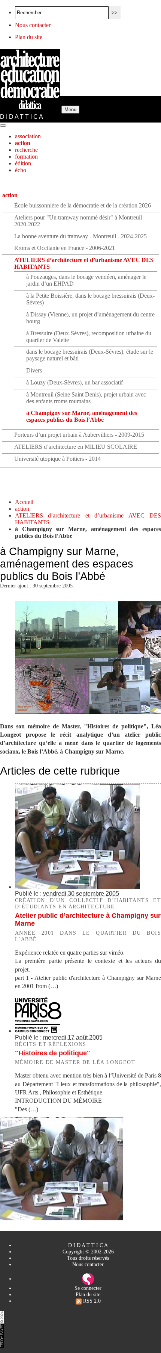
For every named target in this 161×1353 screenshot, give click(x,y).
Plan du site (28, 37)
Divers (34, 370)
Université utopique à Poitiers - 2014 (57, 459)
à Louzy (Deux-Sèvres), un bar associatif (74, 382)
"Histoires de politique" (52, 1053)
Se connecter (88, 1288)
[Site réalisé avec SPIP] (88, 1279)
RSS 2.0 (91, 1301)
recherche (26, 150)
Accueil (24, 502)
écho (20, 170)
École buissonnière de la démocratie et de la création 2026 (82, 205)
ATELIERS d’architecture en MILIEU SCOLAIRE (75, 446)
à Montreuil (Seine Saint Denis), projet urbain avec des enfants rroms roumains (86, 397)
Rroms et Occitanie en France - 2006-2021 (64, 248)
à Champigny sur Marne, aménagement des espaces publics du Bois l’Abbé (81, 416)
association (28, 136)
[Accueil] (30, 109)
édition (23, 163)
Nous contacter (33, 25)
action (22, 143)
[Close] (3, 125)
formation (26, 156)
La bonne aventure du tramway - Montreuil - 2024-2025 (80, 236)
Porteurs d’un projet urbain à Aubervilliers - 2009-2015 (79, 434)
